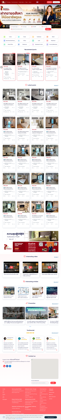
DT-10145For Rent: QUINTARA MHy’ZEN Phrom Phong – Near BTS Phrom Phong (9, 69)
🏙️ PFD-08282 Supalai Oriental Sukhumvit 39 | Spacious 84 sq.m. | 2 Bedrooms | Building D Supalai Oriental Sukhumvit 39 (9, 160)
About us (51, 394)
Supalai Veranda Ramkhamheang (31, 401)
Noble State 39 (28, 392)
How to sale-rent (52, 396)
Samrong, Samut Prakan (16, 389)
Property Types (21, 2)
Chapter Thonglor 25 (29, 396)
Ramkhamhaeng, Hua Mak (30, 399)
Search (48, 29)
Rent (3, 392)
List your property (49, 2)
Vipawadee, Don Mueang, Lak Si (18, 406)
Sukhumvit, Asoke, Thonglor (30, 389)
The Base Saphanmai (16, 408)
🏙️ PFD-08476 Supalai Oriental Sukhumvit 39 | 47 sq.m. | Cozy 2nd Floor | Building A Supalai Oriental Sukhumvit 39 (51, 216)
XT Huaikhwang (28, 409)
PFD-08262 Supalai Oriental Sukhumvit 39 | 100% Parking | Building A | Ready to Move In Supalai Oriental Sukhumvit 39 (23, 132)
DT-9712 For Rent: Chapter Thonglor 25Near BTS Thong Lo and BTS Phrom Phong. (37, 69)
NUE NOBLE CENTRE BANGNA (17, 401)
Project (26, 2)
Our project (5, 399)
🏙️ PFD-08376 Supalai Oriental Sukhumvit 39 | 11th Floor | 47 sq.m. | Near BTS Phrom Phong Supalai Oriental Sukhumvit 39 (23, 160)
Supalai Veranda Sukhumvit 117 (18, 390)
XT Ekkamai (27, 395)
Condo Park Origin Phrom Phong (31, 393)
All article (56, 282)
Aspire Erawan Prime (15, 392)
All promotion (55, 303)
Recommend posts (14, 2)
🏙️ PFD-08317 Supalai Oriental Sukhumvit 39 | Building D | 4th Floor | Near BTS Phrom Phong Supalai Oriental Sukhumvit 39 (37, 188)
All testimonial (55, 332)
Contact (30, 2)
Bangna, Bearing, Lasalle (17, 399)
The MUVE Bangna (15, 402)
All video (56, 257)
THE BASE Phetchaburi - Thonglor (18, 413)
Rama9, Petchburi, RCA (16, 411)
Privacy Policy (51, 392)
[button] (59, 16)
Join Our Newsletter (35, 380)
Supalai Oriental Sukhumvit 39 (30, 390)
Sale (3, 390)
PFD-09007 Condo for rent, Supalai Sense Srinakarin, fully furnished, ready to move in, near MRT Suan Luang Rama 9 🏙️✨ (37, 104)
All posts (56, 85)
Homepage (9, 2)
